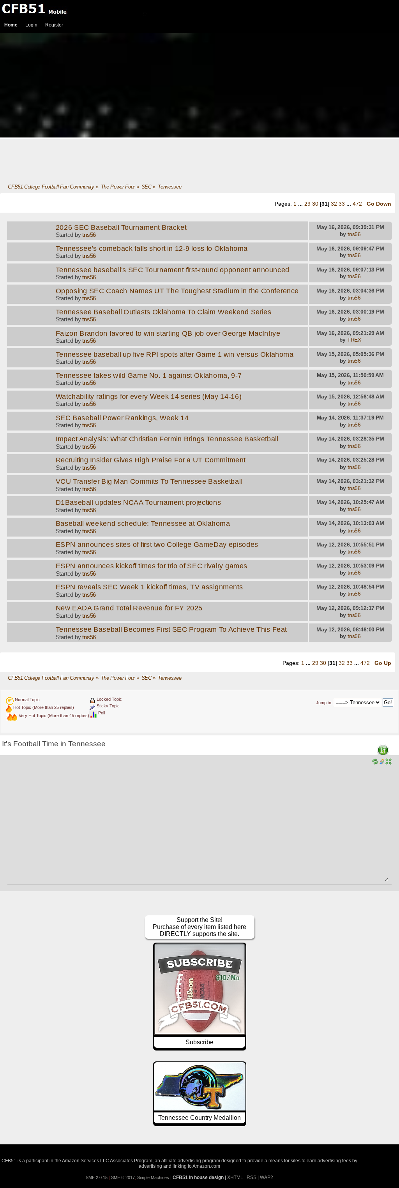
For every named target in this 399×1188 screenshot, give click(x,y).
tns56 (89, 235)
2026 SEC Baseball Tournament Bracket (121, 227)
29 (307, 204)
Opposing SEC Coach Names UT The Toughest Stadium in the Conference (177, 291)
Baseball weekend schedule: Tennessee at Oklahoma (143, 523)
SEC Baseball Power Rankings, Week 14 (122, 418)
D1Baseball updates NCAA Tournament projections (138, 502)
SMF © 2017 (123, 1177)
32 (334, 204)
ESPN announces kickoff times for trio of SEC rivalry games (151, 566)
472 (357, 204)
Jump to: (324, 702)
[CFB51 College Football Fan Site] (199, 8)
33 (342, 204)
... (301, 204)
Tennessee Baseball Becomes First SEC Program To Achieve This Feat (171, 629)
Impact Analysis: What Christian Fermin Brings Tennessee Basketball (167, 439)
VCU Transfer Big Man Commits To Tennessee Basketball (149, 481)
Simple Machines (153, 1177)
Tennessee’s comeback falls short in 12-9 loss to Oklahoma (152, 248)
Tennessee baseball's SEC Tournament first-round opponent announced (173, 269)
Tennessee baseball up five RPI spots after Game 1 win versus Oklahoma (175, 354)
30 (315, 204)
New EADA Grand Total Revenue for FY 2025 (129, 608)
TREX (354, 340)
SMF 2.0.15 (97, 1177)
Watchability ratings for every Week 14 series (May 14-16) (149, 396)
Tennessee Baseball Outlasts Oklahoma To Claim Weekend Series (164, 312)
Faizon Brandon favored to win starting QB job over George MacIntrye (168, 333)
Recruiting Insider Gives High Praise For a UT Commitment (150, 460)
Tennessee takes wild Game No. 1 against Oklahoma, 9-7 (149, 375)
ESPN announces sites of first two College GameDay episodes (157, 545)
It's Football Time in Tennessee (54, 744)
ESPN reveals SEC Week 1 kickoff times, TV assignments (149, 587)
